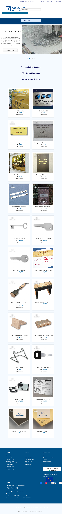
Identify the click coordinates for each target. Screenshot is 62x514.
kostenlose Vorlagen (29, 459)
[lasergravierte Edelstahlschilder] (43, 131)
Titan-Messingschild (19, 175)
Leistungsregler (19, 399)
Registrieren (58, 1)
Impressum (39, 511)
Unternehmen (47, 452)
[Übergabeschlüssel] (19, 226)
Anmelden (49, 1)
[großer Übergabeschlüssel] (43, 226)
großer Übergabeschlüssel (43, 238)
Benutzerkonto (23, 1)
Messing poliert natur (43, 431)
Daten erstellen (28, 457)
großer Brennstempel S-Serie (43, 302)
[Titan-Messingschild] (19, 163)
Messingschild (19, 143)
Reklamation (27, 463)
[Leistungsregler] (19, 387)
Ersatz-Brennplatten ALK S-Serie (43, 335)
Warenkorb (33, 1)
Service (27, 452)
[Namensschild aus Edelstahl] (43, 194)
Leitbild (44, 459)
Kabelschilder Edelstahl (19, 206)
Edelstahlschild (43, 111)
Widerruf (32, 511)
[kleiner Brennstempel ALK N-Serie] (19, 290)
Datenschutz (25, 511)
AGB (19, 511)
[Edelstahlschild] (43, 99)
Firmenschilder (9, 456)
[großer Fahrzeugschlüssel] (43, 355)
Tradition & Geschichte (48, 457)
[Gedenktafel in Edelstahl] (43, 387)
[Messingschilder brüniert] (43, 163)
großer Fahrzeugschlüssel (43, 367)
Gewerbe (15, 13)
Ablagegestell (19, 367)
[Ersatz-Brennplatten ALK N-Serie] (19, 323)
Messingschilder (10, 459)
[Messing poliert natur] (43, 419)
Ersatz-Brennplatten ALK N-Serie (19, 335)
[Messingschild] (19, 131)
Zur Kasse (41, 1)
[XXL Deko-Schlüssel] (19, 258)
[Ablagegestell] (19, 355)
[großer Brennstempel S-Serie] (43, 290)
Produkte (8, 452)
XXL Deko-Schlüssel (19, 270)
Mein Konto (27, 456)
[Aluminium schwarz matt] (19, 419)
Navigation (27, 20)
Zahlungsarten (28, 464)
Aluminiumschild (19, 111)
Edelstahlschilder (10, 461)
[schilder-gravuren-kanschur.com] (15, 8)
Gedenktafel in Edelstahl (43, 399)
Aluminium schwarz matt (19, 431)
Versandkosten (20, 114)
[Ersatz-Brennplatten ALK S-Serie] (43, 323)
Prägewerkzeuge (10, 466)
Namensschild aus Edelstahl (43, 206)
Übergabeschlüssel (19, 238)
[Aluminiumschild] (19, 99)
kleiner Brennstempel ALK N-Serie (19, 303)
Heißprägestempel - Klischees (43, 270)
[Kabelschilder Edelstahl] (19, 194)
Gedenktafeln (9, 457)
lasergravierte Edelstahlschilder (43, 143)
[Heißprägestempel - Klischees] (43, 258)
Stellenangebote (47, 461)
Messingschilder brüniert (43, 175)
